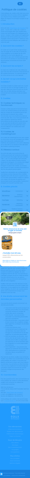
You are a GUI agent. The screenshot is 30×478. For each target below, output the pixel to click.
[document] (15, 239)
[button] (27, 215)
